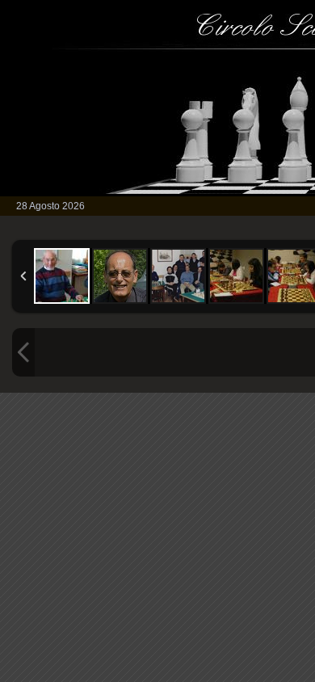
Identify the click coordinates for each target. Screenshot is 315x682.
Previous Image (23, 352)
